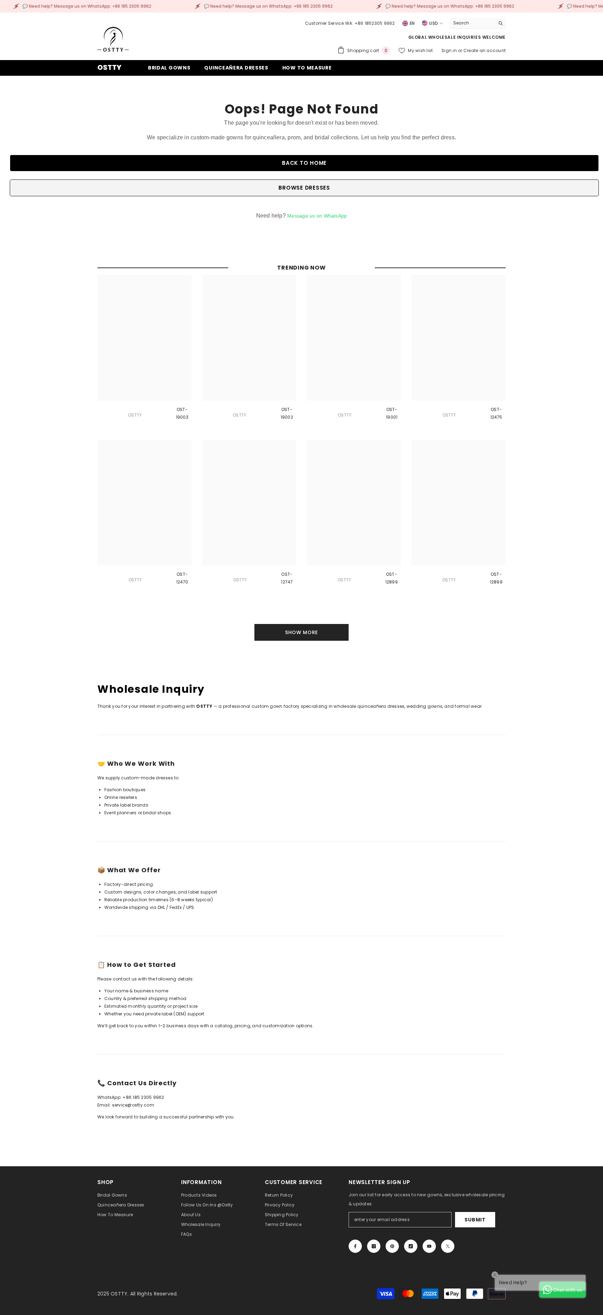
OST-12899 (391, 578)
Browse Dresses (304, 187)
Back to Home (304, 163)
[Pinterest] (392, 1246)
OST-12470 (182, 578)
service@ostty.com (133, 1105)
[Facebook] (355, 1246)
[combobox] (472, 23)
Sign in (449, 50)
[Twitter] (447, 1246)
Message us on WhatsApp (317, 216)
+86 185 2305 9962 (143, 1097)
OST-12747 (287, 578)
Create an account (484, 50)
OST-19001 (391, 413)
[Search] (478, 23)
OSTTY (135, 415)
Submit (474, 1219)
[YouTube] (429, 1246)
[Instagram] (373, 1246)
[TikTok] (410, 1246)
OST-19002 (287, 413)
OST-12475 (496, 413)
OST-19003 (182, 413)
